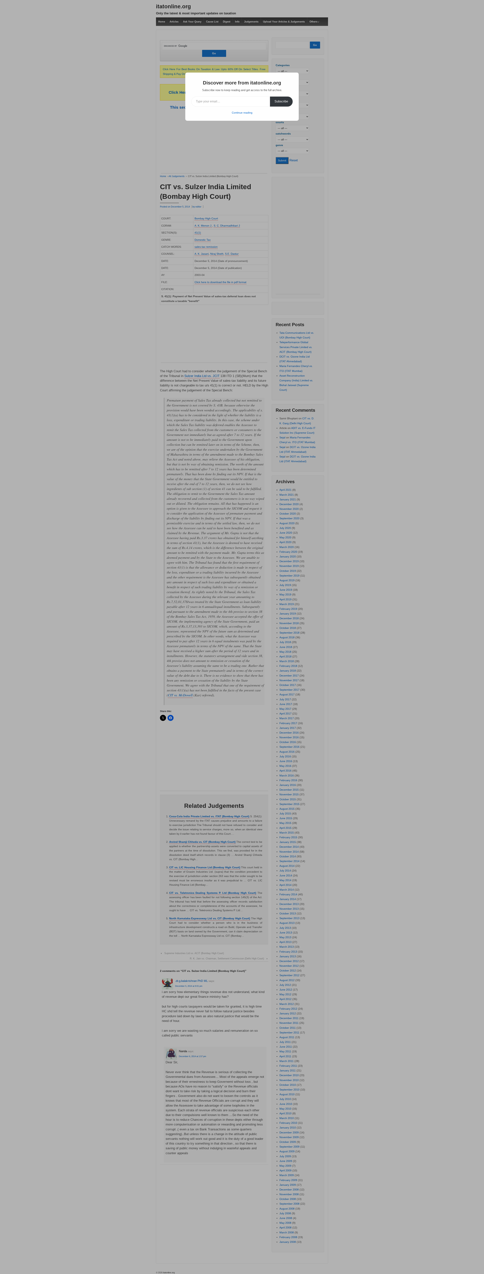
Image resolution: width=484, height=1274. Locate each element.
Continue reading (242, 112)
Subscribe (281, 101)
